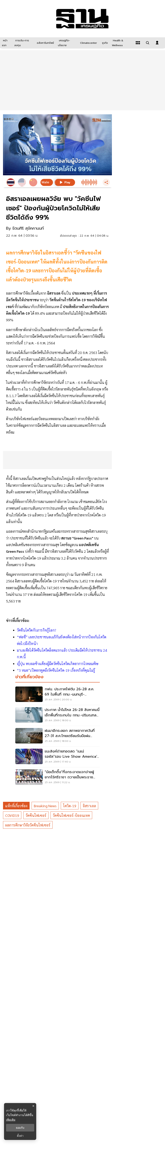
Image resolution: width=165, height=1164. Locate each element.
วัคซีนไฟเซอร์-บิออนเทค (71, 815)
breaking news (45, 805)
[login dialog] (157, 43)
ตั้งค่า (20, 1135)
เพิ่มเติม (10, 1119)
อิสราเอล (89, 805)
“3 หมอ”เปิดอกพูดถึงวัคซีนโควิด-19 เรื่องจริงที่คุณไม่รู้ (56, 670)
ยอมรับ (20, 1127)
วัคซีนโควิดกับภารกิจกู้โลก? (36, 630)
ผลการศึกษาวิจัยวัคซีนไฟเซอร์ (27, 825)
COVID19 (12, 815)
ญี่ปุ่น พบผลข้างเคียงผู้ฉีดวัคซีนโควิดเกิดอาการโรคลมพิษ (57, 663)
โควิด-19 (69, 805)
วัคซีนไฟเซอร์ (36, 815)
